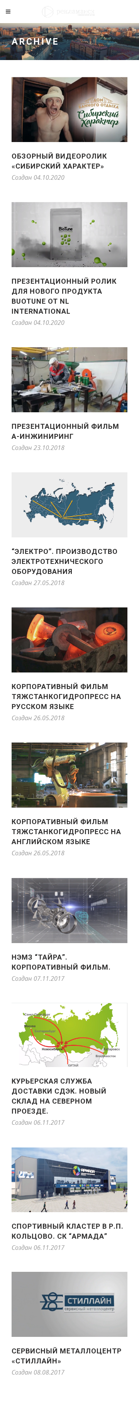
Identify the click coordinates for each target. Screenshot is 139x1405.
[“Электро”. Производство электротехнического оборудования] (69, 504)
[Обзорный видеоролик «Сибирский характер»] (69, 109)
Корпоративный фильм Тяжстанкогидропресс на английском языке (66, 832)
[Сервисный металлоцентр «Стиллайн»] (69, 1304)
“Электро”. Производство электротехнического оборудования (65, 561)
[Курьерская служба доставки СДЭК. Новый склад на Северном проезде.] (69, 1035)
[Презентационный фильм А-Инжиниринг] (69, 379)
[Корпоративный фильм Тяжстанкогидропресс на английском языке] (69, 775)
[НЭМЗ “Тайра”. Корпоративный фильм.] (69, 910)
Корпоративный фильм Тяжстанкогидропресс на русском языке (66, 696)
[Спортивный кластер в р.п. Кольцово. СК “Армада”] (69, 1179)
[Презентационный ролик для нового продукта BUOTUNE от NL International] (69, 234)
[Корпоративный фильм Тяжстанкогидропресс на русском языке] (69, 639)
